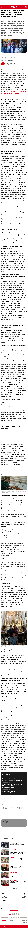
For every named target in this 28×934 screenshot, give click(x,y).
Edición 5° (3, 894)
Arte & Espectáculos (23, 894)
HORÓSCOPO (24, 905)
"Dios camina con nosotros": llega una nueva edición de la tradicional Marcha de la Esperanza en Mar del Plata (18, 852)
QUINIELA (2, 904)
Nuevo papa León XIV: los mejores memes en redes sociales (17, 867)
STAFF (26, 911)
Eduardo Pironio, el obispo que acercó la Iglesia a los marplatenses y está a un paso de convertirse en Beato (13, 786)
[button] (8, 57)
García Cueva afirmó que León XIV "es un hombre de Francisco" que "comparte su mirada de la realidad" (18, 875)
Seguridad (3, 893)
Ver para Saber (3, 900)
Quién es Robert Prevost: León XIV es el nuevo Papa (18, 882)
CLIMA (2, 908)
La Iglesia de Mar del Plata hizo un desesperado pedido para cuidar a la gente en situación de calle (17, 844)
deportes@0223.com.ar (11, 920)
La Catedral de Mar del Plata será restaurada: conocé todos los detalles (18, 859)
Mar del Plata (3, 892)
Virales (25, 896)
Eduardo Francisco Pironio (16, 91)
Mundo (25, 890)
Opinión (25, 892)
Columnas (3, 896)
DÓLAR (2, 905)
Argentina (3, 899)
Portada (2, 890)
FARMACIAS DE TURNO (23, 904)
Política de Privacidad (25, 922)
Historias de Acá (4, 897)
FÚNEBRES (25, 906)
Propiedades (24, 897)
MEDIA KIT (2, 911)
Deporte (25, 893)
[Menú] (1, 6)
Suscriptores (24, 899)
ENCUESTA (2, 906)
